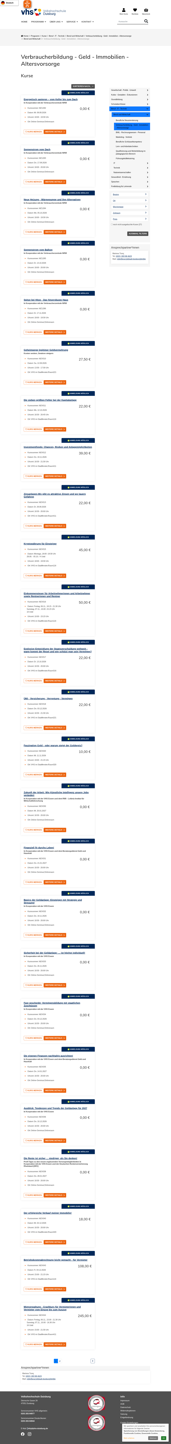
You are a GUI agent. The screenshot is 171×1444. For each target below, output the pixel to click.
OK (164, 1438)
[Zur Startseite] (44, 12)
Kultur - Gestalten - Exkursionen (124, 95)
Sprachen (115, 182)
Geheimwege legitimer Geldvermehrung (46, 350)
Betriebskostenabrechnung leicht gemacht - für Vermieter (55, 1260)
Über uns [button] (55, 22)
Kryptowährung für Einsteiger (40, 543)
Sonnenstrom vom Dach (37, 149)
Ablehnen (153, 1438)
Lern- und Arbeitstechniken (127, 146)
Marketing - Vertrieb (124, 137)
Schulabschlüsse (118, 104)
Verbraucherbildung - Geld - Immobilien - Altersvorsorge (108, 36)
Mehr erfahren (129, 1438)
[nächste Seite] (93, 1361)
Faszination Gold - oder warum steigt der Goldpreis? (53, 745)
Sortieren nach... (82, 86)
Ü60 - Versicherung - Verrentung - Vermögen (48, 698)
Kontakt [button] (87, 22)
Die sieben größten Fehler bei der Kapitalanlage (50, 400)
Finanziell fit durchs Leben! (39, 847)
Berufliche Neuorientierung (127, 120)
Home (24, 22)
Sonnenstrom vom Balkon (38, 249)
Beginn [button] (116, 194)
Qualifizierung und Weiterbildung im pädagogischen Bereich (130, 152)
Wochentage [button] (118, 207)
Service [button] (71, 22)
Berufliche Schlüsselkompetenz (129, 142)
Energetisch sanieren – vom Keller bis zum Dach (51, 99)
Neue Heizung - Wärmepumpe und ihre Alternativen (52, 199)
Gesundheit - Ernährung (121, 177)
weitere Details (53, 132)
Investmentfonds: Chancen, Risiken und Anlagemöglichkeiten (58, 447)
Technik (117, 168)
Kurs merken (34, 132)
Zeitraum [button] (116, 213)
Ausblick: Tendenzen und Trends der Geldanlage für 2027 (55, 1108)
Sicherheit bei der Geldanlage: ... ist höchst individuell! (54, 953)
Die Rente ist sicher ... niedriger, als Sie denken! (50, 1158)
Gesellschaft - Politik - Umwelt (123, 90)
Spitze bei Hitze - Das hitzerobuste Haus (46, 300)
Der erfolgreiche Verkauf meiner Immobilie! (48, 1213)
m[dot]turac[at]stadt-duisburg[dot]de (131, 259)
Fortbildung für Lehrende (121, 186)
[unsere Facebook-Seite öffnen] (22, 1434)
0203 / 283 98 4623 (124, 256)
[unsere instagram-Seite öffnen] (29, 1434)
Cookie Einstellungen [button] (129, 1423)
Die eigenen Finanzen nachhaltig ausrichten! (48, 1056)
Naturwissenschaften (122, 172)
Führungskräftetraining (125, 158)
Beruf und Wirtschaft (75, 36)
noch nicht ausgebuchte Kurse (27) (127, 224)
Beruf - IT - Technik (56, 36)
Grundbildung (116, 99)
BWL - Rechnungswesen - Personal (130, 132)
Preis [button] (115, 219)
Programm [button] (37, 22)
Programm (35, 36)
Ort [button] (114, 201)
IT (114, 163)
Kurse (44, 36)
